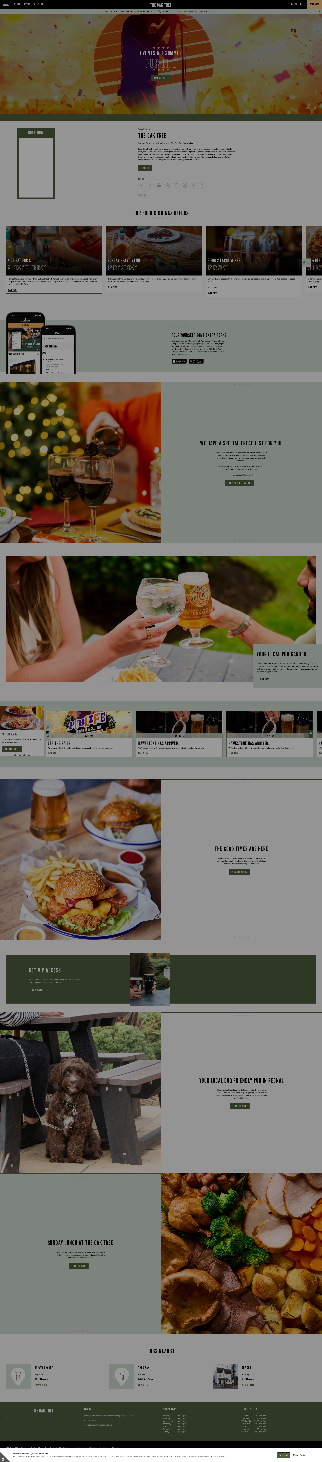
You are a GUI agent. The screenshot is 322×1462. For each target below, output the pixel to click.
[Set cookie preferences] (5, 1457)
